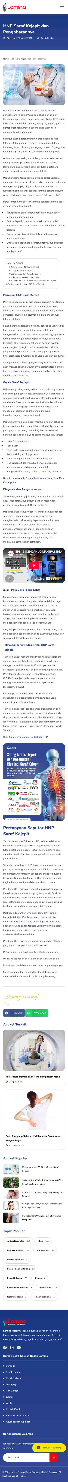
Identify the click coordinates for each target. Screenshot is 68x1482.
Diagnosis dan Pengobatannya (27, 273)
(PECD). (20, 686)
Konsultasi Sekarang (52, 1448)
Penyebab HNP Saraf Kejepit (26, 267)
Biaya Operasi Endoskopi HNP (31, 737)
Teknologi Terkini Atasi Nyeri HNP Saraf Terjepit (34, 280)
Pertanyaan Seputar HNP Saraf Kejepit (26, 284)
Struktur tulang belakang (17, 138)
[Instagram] (12, 1347)
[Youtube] (19, 1347)
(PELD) (20, 669)
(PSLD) (7, 678)
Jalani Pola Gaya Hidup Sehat (26, 277)
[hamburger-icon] (62, 7)
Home (6, 58)
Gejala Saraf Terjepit (22, 270)
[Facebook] (5, 1347)
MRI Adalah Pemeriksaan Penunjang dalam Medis (33, 1076)
